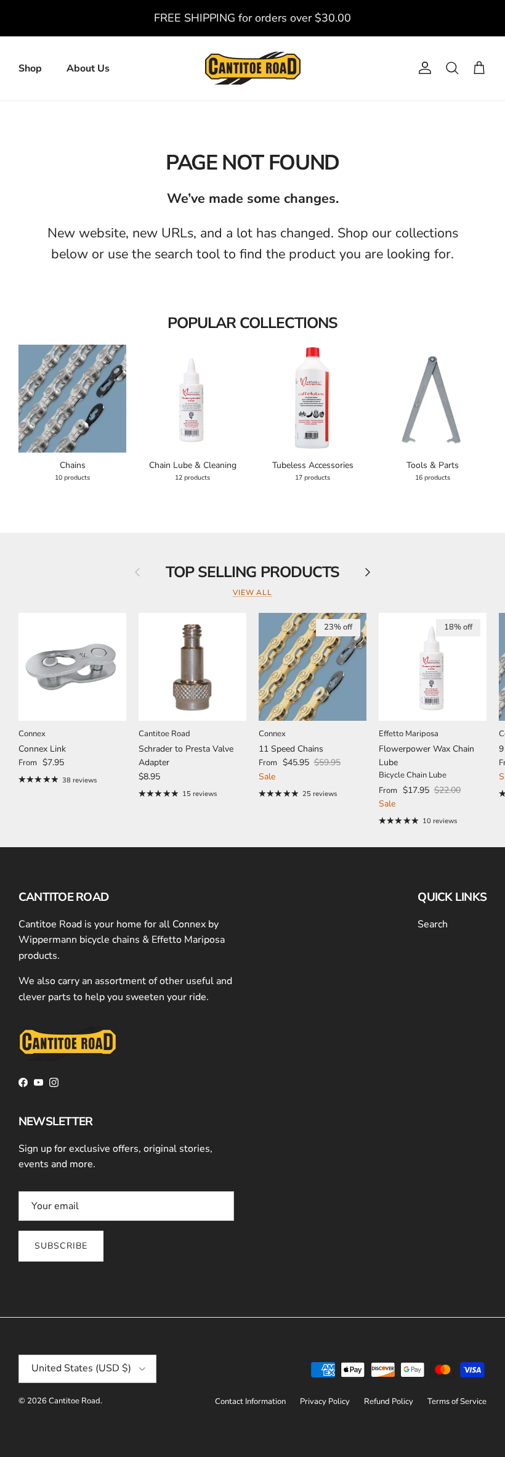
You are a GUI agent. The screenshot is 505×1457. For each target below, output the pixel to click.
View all (253, 592)
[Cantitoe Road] (253, 68)
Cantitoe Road (74, 1400)
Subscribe (60, 1246)
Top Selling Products (252, 573)
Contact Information (250, 1401)
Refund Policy (388, 1401)
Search (433, 924)
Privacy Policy (325, 1401)
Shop (30, 68)
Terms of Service (457, 1401)
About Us (88, 68)
